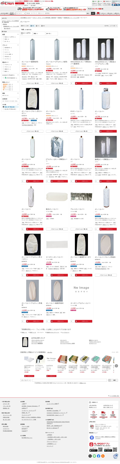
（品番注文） (12, 13)
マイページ (17, 5)
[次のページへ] (116, 365)
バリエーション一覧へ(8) (57, 131)
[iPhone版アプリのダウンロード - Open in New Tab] (95, 450)
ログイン (19, 3)
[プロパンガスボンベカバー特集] (25, 346)
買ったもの (110, 13)
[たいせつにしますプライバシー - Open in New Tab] (115, 456)
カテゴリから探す (4, 13)
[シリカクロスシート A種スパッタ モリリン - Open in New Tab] (29, 360)
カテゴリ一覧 (6, 403)
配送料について (93, 407)
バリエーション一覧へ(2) (32, 83)
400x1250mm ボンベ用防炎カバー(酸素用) (81, 63)
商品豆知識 (5, 426)
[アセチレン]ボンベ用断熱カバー (56, 160)
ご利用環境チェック (51, 443)
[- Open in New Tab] (93, 414)
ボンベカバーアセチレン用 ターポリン (32, 258)
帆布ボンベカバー (52, 209)
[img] (7, 3)
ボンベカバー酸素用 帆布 (55, 303)
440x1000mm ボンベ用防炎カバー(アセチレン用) (105, 63)
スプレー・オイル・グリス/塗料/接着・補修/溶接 (44, 17)
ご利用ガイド (94, 402)
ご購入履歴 (32, 5)
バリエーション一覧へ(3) (32, 131)
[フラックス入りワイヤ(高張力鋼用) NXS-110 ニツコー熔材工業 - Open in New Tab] (85, 360)
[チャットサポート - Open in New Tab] (100, 3)
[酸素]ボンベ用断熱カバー (104, 159)
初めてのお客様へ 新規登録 (34, 3)
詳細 (88, 13)
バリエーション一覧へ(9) (81, 131)
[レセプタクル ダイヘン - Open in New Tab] (51, 360)
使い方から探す (6, 419)
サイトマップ (50, 446)
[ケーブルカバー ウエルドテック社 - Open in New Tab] (40, 360)
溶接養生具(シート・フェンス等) (71, 17)
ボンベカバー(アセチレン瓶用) (56, 62)
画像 (33, 25)
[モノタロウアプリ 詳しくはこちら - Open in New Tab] (103, 444)
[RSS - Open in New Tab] (102, 457)
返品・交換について (108, 407)
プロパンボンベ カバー (36, 341)
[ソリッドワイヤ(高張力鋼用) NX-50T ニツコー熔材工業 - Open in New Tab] (73, 360)
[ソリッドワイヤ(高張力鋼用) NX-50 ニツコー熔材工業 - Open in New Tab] (62, 360)
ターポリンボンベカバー (54, 257)
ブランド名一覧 (6, 406)
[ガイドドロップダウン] (107, 4)
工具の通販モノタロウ (25, 17)
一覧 (38, 25)
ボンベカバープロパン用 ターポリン (32, 112)
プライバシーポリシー (52, 441)
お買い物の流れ (93, 405)
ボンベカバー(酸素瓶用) (30, 62)
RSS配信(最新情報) (7, 431)
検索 (93, 13)
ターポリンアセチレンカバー (81, 303)
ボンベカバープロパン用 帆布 (105, 257)
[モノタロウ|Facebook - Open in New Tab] (98, 457)
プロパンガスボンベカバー (37, 340)
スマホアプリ (6, 428)
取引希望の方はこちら (27, 437)
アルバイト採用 (25, 426)
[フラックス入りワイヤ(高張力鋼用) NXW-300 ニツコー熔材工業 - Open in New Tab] (96, 360)
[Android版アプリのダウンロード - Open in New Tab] (110, 450)
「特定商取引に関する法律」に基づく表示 (57, 437)
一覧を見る (49, 352)
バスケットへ (85, 83)
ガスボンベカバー (64, 341)
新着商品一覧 (6, 408)
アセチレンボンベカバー (95, 341)
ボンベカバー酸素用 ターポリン (81, 258)
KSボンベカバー (76, 111)
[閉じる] (65, 24)
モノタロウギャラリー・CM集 (29, 419)
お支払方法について (108, 405)
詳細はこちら (83, 383)
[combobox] (56, 13)
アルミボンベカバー (77, 209)
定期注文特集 (6, 417)
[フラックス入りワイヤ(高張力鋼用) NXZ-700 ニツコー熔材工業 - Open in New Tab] (107, 360)
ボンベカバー (19, 13)
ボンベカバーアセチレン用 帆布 (32, 304)
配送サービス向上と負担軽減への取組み (31, 417)
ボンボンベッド (93, 343)
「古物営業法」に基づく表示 (54, 439)
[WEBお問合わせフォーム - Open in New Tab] (94, 3)
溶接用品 (60, 17)
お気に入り (117, 13)
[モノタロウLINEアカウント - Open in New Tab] (94, 457)
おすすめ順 (112, 25)
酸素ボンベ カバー (93, 340)
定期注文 (26, 5)
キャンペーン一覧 (7, 415)
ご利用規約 (49, 434)
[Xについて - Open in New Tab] (90, 457)
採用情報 (22, 424)
